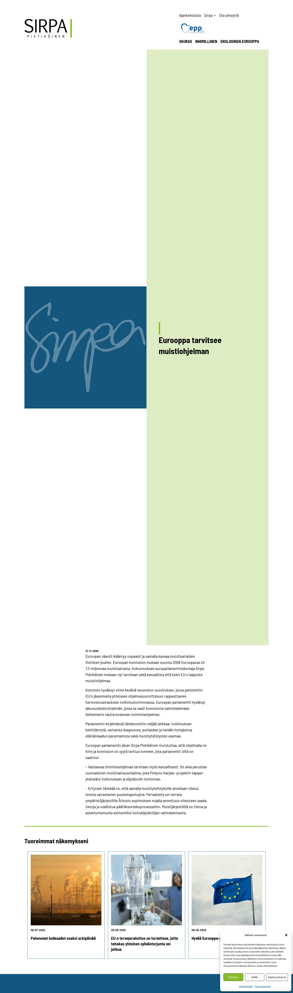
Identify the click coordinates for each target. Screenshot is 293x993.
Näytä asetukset (277, 977)
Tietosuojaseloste (263, 986)
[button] (286, 935)
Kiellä (255, 977)
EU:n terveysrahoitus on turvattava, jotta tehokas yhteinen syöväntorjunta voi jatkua (144, 944)
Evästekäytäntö (246, 986)
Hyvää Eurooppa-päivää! (212, 938)
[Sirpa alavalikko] (214, 15)
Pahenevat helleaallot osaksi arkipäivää (63, 938)
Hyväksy (233, 977)
